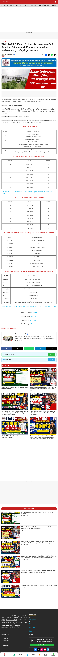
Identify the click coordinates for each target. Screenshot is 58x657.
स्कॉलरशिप (26, 5)
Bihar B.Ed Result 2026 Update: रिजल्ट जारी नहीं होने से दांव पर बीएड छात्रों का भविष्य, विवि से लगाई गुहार (43, 389)
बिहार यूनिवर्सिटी (4, 5)
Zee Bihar (5, 2)
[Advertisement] (29, 20)
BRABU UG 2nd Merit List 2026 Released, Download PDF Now (13, 436)
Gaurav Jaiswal (10, 54)
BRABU (5, 41)
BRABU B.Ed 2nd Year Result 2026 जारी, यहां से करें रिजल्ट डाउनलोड (15, 388)
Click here (34, 312)
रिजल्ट (48, 5)
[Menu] (55, 2)
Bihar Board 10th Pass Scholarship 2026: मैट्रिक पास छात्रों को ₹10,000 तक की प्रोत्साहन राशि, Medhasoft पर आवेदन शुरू (15, 413)
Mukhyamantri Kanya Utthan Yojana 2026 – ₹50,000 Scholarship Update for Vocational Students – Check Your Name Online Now (42, 437)
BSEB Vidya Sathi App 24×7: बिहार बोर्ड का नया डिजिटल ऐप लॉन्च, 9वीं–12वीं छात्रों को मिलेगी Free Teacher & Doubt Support (38, 557)
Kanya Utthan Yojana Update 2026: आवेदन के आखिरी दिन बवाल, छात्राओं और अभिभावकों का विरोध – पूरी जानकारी (43, 413)
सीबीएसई (54, 5)
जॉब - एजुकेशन (42, 5)
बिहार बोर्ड (12, 5)
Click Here (34, 316)
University (13, 328)
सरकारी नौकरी (19, 5)
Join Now (51, 354)
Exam (8, 328)
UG (10, 328)
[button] (51, 2)
